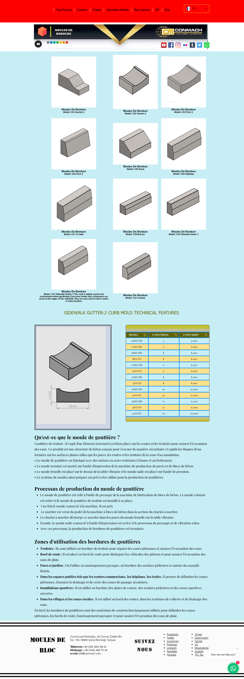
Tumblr (199, 641)
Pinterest (172, 644)
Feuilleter (172, 651)
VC (196, 644)
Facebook (172, 634)
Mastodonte (202, 648)
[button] (82, 9)
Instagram (173, 641)
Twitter (170, 637)
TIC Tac (199, 654)
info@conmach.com (85, 653)
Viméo (198, 634)
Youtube (171, 654)
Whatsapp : (77, 650)
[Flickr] (185, 45)
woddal (199, 651)
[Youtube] (163, 45)
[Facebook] (171, 45)
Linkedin (172, 648)
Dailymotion (201, 637)
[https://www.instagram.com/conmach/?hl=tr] (178, 45)
